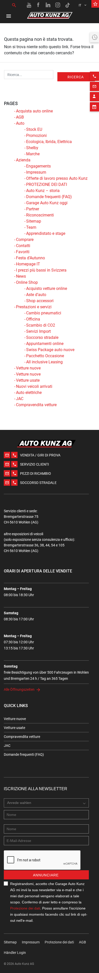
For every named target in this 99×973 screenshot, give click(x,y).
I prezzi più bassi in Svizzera (41, 270)
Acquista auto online (34, 111)
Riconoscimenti (40, 215)
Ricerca (76, 77)
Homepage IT (28, 264)
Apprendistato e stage (45, 233)
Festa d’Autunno (30, 257)
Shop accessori (40, 300)
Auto (20, 123)
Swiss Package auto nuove (50, 349)
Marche (33, 153)
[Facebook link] (38, 5)
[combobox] (46, 803)
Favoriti (22, 251)
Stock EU (34, 129)
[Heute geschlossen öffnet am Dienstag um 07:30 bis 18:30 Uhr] (94, 37)
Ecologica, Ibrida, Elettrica (49, 141)
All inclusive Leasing (44, 362)
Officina (33, 319)
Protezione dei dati (25, 908)
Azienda (23, 160)
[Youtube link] (28, 5)
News (21, 276)
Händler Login (15, 953)
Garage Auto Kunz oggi (47, 202)
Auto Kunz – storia (43, 190)
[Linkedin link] (48, 5)
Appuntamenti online (44, 343)
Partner (32, 209)
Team (31, 227)
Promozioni (36, 135)
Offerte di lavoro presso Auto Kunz (57, 178)
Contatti (23, 245)
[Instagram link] (57, 5)
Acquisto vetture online (46, 288)
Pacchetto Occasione (45, 355)
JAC (19, 398)
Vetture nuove (28, 368)
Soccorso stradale (42, 337)
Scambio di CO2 (40, 325)
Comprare (25, 239)
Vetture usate (28, 380)
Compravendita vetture (36, 404)
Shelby (32, 147)
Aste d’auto (36, 294)
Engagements (38, 166)
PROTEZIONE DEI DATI (46, 184)
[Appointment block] (94, 106)
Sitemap (33, 221)
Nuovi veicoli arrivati (34, 386)
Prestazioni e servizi (34, 306)
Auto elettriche (29, 392)
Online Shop (27, 282)
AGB (20, 117)
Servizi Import (38, 331)
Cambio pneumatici (43, 313)
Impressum (36, 172)
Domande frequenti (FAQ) (49, 196)
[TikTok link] (67, 5)
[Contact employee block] (94, 96)
